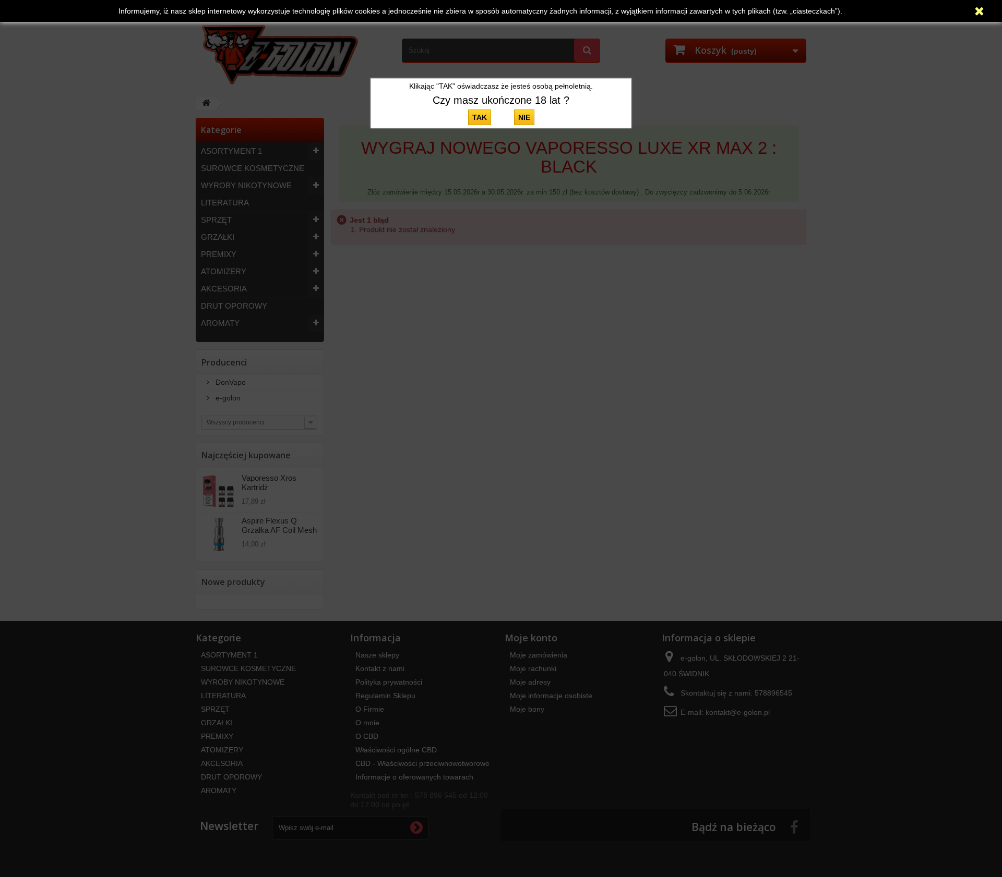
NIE (524, 117)
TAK (479, 117)
